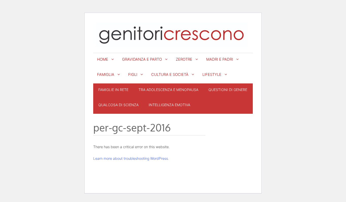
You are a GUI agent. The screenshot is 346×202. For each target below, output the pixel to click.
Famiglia (105, 74)
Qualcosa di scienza (118, 105)
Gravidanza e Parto (142, 59)
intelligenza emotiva (169, 105)
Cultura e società (169, 74)
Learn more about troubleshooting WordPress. (131, 158)
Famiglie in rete (113, 89)
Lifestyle (211, 74)
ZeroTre (184, 59)
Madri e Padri (219, 59)
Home (102, 59)
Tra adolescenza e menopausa (168, 89)
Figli (132, 74)
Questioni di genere (227, 89)
